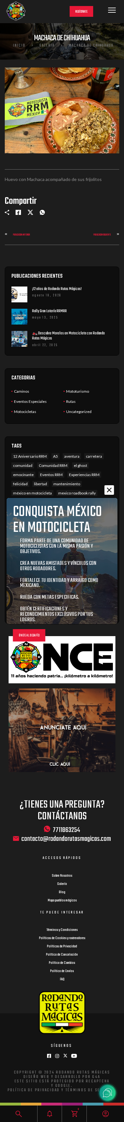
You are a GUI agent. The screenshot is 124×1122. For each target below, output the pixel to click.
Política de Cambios (62, 963)
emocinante (23, 474)
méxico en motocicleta (32, 493)
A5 (55, 456)
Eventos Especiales (30, 401)
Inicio (19, 45)
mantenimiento (66, 483)
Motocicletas (25, 411)
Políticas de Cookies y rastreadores (62, 938)
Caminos (21, 391)
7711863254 (66, 830)
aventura (71, 456)
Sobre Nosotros (62, 876)
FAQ (62, 979)
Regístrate (81, 12)
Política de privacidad (34, 1090)
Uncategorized (79, 411)
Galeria (47, 45)
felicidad (20, 483)
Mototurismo (77, 391)
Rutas (71, 401)
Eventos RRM (51, 474)
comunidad (22, 465)
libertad (40, 483)
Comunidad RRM (53, 465)
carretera (94, 456)
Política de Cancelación (62, 955)
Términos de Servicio (90, 1090)
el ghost (80, 465)
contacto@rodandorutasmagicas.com (66, 839)
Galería (62, 884)
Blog (62, 892)
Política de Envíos (62, 971)
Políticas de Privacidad (62, 946)
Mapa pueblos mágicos (62, 900)
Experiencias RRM (84, 474)
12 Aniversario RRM (30, 456)
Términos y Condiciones (62, 930)
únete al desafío (29, 635)
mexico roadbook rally (77, 493)
